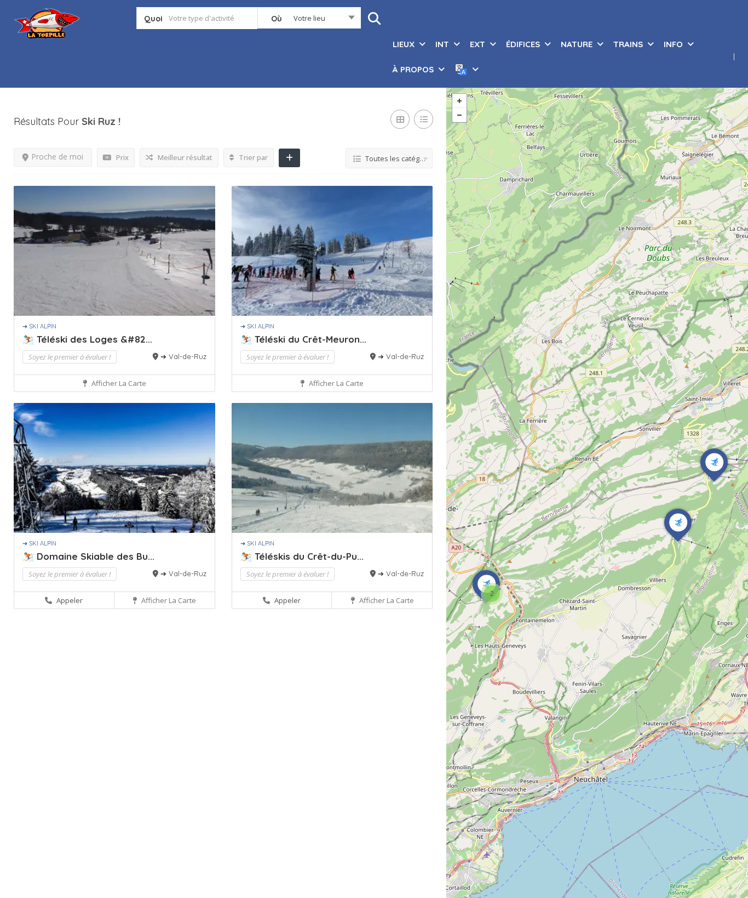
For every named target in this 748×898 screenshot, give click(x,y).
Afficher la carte (118, 383)
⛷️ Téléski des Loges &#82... (87, 339)
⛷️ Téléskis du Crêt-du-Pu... (302, 556)
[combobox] (309, 20)
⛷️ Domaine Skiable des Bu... (88, 556)
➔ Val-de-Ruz (183, 356)
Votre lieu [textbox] (309, 18)
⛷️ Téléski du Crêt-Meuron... (303, 339)
